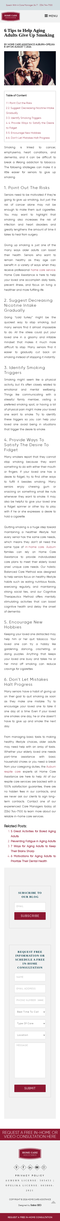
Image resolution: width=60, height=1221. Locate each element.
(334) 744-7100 (46, 5)
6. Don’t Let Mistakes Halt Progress (28, 137)
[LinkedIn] (30, 1167)
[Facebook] (23, 1167)
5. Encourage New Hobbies (23, 132)
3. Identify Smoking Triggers (23, 117)
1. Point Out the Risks (19, 103)
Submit (30, 1088)
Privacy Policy (30, 1175)
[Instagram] (44, 1167)
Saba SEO (35, 1205)
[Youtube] (37, 1167)
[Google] (16, 1167)
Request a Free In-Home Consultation (30, 1217)
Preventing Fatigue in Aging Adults (33, 841)
